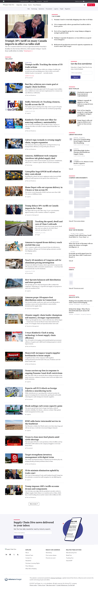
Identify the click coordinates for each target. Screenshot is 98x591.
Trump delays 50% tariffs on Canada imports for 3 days (41, 207)
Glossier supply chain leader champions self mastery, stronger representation (43, 316)
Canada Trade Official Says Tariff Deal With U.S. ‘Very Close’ (80, 236)
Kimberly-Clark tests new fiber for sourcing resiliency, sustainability (41, 121)
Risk (29, 8)
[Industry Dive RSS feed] (17, 554)
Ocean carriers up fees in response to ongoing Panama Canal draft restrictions (43, 371)
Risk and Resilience (31, 95)
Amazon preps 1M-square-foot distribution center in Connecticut (40, 298)
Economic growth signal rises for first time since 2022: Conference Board (80, 255)
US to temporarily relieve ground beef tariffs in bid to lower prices (72, 25)
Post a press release (79, 221)
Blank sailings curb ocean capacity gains (43, 406)
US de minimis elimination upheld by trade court (42, 471)
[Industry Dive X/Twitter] (14, 554)
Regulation (67, 8)
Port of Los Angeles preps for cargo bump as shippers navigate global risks (72, 32)
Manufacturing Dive (24, 1)
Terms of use (41, 585)
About (27, 552)
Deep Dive (19, 4)
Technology (34, 8)
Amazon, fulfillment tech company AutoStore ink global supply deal (41, 157)
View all (71, 169)
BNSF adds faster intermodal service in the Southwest (43, 422)
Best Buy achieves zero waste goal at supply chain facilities (41, 85)
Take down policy (50, 585)
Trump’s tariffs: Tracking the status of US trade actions (43, 65)
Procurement (49, 8)
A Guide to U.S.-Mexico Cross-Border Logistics (84, 162)
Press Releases (37, 4)
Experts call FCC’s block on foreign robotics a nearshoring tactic (41, 389)
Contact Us (28, 558)
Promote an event (79, 288)
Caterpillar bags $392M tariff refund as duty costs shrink (43, 173)
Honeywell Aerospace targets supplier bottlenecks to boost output (42, 354)
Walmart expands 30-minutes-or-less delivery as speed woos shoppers (72, 39)
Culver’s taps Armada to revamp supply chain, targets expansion (43, 141)
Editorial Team (29, 555)
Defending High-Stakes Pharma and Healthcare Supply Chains (82, 152)
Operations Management (32, 215)
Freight (61, 8)
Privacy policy (33, 585)
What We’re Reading (31, 568)
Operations (41, 8)
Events (30, 4)
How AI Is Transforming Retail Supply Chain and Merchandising (82, 141)
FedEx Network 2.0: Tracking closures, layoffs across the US (42, 103)
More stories (33, 504)
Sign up (92, 4)
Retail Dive (32, 1)
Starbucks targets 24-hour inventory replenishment (84, 94)
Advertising (49, 552)
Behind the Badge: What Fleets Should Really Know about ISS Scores (79, 310)
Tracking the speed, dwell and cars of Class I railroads (49, 222)
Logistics (56, 8)
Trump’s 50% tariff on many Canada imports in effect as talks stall (26, 42)
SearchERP (46, 1)
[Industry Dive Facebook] (10, 554)
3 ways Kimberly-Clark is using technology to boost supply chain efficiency (40, 335)
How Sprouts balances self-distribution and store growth (43, 281)
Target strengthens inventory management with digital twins (39, 456)
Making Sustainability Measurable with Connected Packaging (80, 301)
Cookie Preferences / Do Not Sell (65, 585)
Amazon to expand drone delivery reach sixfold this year (43, 243)
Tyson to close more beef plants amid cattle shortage (42, 438)
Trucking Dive (39, 1)
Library (25, 4)
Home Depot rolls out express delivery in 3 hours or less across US (43, 188)
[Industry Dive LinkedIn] (6, 554)
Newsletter (28, 560)
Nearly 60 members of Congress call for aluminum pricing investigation (43, 261)
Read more (28, 51)
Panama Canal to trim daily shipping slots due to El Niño (73, 20)
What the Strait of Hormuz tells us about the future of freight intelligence (81, 245)
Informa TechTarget (56, 578)
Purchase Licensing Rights (32, 563)
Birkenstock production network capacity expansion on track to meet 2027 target (73, 45)
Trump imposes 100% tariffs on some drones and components (42, 487)
